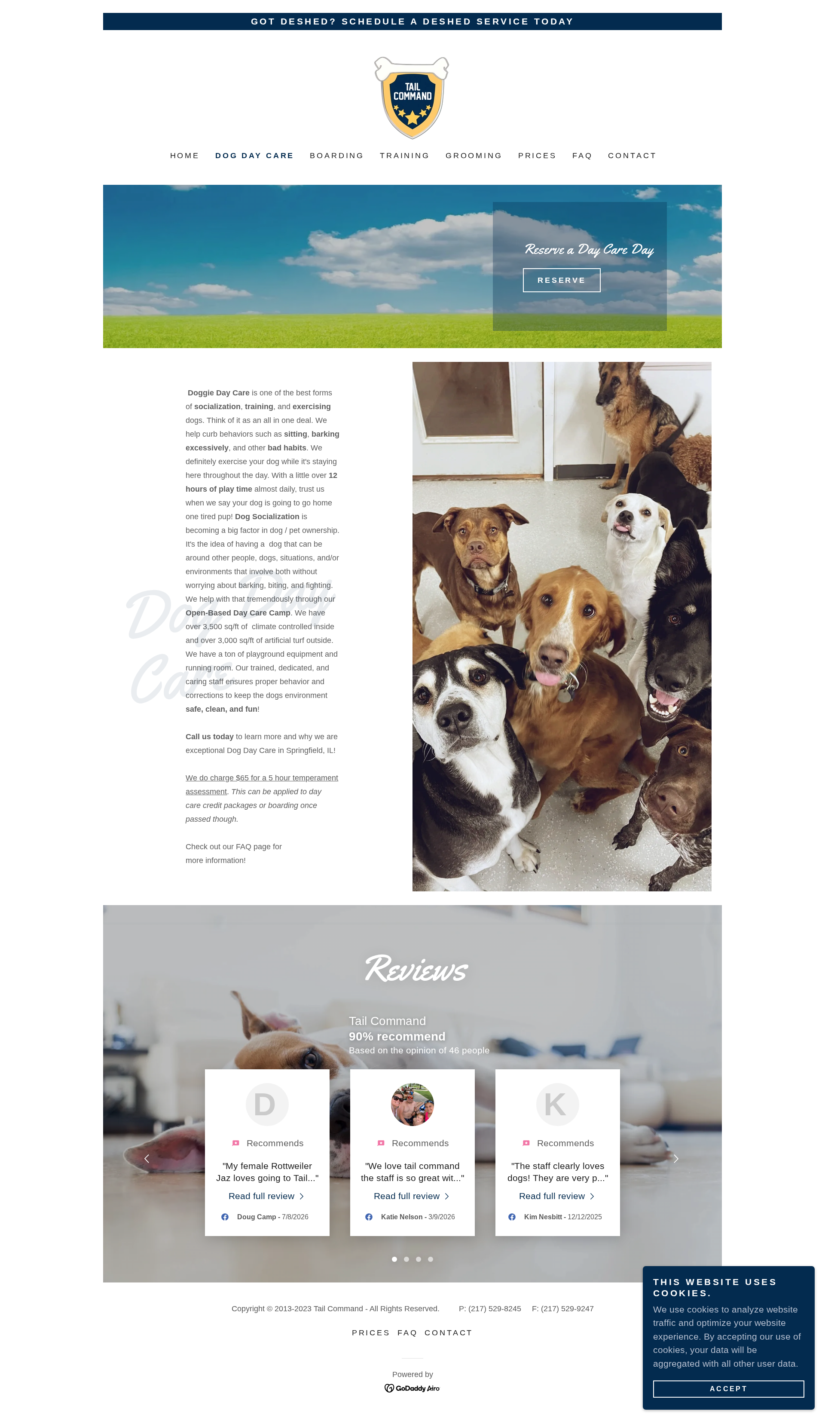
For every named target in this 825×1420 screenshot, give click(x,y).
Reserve (562, 280)
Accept (729, 1388)
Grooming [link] (474, 155)
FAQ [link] (582, 155)
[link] (412, 96)
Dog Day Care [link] (254, 155)
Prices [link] (537, 155)
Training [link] (405, 155)
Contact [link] (632, 155)
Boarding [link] (337, 155)
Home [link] (185, 155)
